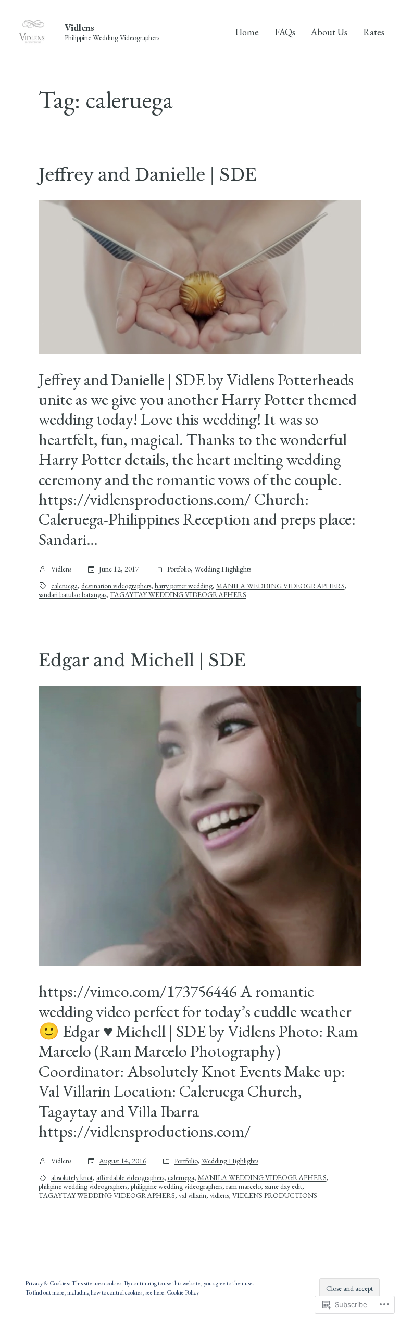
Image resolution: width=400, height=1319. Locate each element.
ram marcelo (243, 1186)
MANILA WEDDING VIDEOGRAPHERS (280, 585)
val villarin (192, 1195)
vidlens (219, 1195)
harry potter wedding (184, 585)
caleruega (64, 585)
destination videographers (116, 585)
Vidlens (79, 27)
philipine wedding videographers (83, 1186)
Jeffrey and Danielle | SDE (148, 175)
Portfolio (179, 569)
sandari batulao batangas (72, 594)
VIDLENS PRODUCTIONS (274, 1195)
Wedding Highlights (222, 569)
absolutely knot (72, 1177)
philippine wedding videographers (176, 1186)
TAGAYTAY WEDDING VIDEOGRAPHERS (178, 594)
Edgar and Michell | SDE (142, 660)
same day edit (283, 1186)
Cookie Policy (183, 1292)
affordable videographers (130, 1177)
